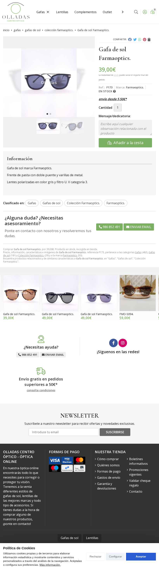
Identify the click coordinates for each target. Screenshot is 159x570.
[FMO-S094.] (138, 293)
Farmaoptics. (70, 255)
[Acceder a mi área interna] (145, 12)
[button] (47, 114)
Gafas (40, 12)
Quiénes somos (108, 465)
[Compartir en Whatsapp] (139, 39)
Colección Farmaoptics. (31, 255)
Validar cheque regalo (139, 483)
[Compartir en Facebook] (130, 39)
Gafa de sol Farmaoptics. (19, 314)
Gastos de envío (108, 477)
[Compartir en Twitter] (135, 39)
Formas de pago (109, 471)
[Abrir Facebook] (113, 343)
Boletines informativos (138, 461)
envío (116, 75)
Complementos (85, 12)
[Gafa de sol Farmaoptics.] (21, 293)
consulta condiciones (41, 390)
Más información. (50, 564)
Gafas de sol (69, 538)
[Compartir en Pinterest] (144, 39)
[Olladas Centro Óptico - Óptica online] (15, 11)
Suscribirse (115, 432)
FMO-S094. (126, 314)
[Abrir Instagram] (123, 343)
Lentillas (62, 12)
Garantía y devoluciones (106, 486)
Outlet (107, 12)
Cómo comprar (108, 459)
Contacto (135, 491)
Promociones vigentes (138, 472)
